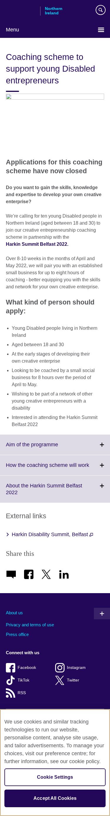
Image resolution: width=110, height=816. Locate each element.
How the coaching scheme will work (58, 468)
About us (14, 612)
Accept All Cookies (55, 798)
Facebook (27, 667)
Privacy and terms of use (30, 624)
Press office (17, 634)
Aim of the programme (45, 448)
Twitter (73, 680)
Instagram (76, 667)
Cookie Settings (55, 777)
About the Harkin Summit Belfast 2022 (44, 493)
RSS (22, 693)
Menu (12, 30)
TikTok (23, 680)
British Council (21, 10)
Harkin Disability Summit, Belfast (50, 534)
